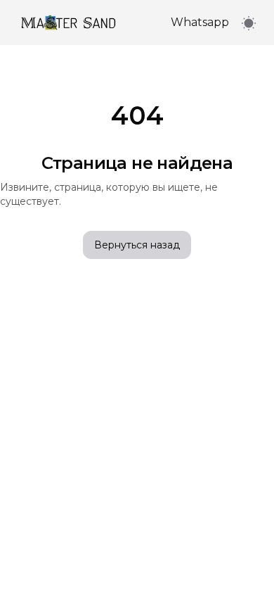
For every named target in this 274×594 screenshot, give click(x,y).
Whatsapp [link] (200, 22)
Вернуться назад (137, 245)
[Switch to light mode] (248, 23)
